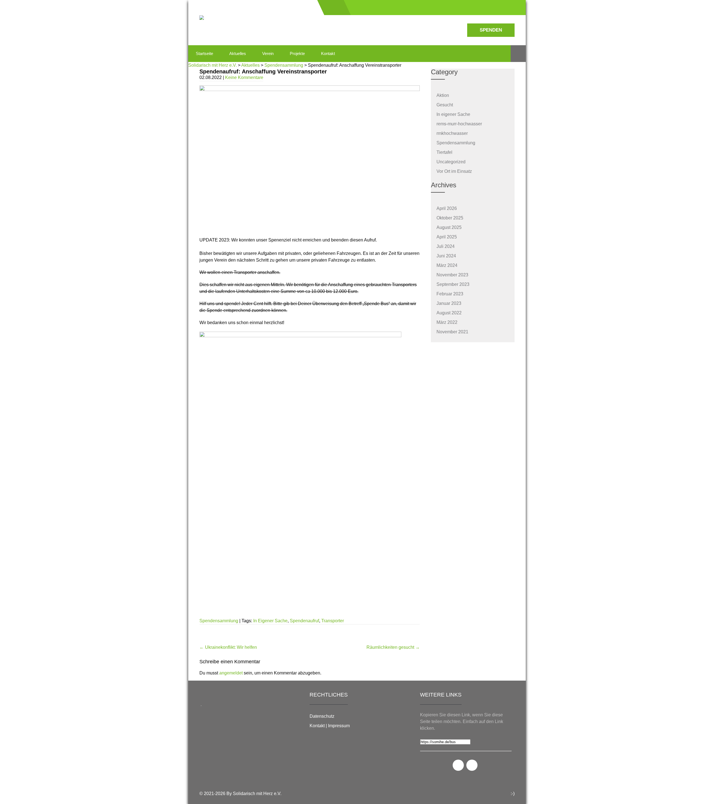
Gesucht (444, 104)
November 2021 (452, 331)
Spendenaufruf (304, 620)
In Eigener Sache (270, 620)
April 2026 (446, 208)
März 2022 (446, 322)
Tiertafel (444, 152)
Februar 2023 (449, 293)
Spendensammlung (218, 620)
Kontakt (328, 53)
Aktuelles (237, 53)
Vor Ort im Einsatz (454, 171)
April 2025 (446, 236)
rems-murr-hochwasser (459, 123)
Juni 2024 (446, 255)
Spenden (491, 30)
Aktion (442, 95)
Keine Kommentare (244, 77)
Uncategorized (450, 161)
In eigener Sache (453, 114)
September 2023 (452, 284)
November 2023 (452, 274)
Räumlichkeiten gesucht (393, 647)
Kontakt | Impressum (330, 725)
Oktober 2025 (449, 218)
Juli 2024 (445, 246)
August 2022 (449, 312)
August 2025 (449, 227)
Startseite (204, 53)
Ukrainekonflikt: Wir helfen (228, 647)
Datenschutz (322, 716)
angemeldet (231, 673)
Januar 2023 (448, 303)
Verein (268, 53)
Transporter (332, 620)
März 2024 (446, 265)
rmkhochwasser (452, 133)
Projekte (297, 53)
